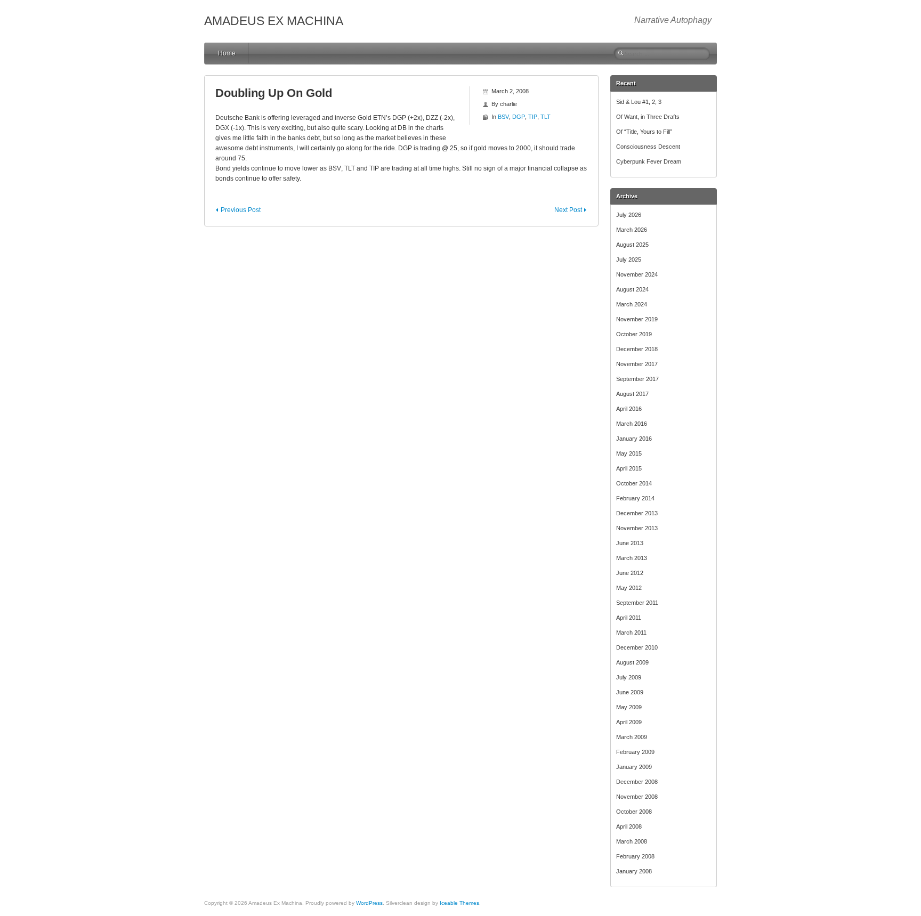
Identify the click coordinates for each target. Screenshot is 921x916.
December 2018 (637, 349)
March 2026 (631, 229)
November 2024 (637, 274)
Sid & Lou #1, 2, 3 (638, 102)
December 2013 (637, 513)
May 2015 (629, 453)
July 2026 (628, 215)
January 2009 (634, 767)
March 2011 (631, 632)
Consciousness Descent (648, 146)
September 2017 (637, 379)
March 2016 (631, 423)
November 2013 (637, 528)
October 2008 (634, 811)
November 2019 (637, 319)
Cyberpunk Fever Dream (648, 161)
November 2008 (637, 796)
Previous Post (241, 210)
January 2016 (634, 438)
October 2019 (634, 334)
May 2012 (629, 588)
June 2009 (629, 692)
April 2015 (629, 468)
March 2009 (631, 737)
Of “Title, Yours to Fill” (644, 131)
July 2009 (628, 677)
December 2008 (637, 782)
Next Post (568, 210)
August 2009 (632, 662)
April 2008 (629, 826)
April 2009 (629, 722)
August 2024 (632, 289)
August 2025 (632, 244)
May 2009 (629, 707)
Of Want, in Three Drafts (648, 117)
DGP (518, 117)
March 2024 (631, 304)
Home (227, 53)
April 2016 (629, 409)
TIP (532, 117)
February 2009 (635, 752)
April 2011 (628, 617)
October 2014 (634, 483)
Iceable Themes (459, 903)
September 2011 (637, 602)
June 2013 (629, 543)
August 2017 (632, 394)
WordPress (369, 903)
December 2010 (637, 647)
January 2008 (634, 871)
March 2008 (631, 841)
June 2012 (629, 573)
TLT (545, 117)
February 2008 (635, 856)
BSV (503, 117)
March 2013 (631, 558)
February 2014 (635, 498)
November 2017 (637, 364)
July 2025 (628, 259)
